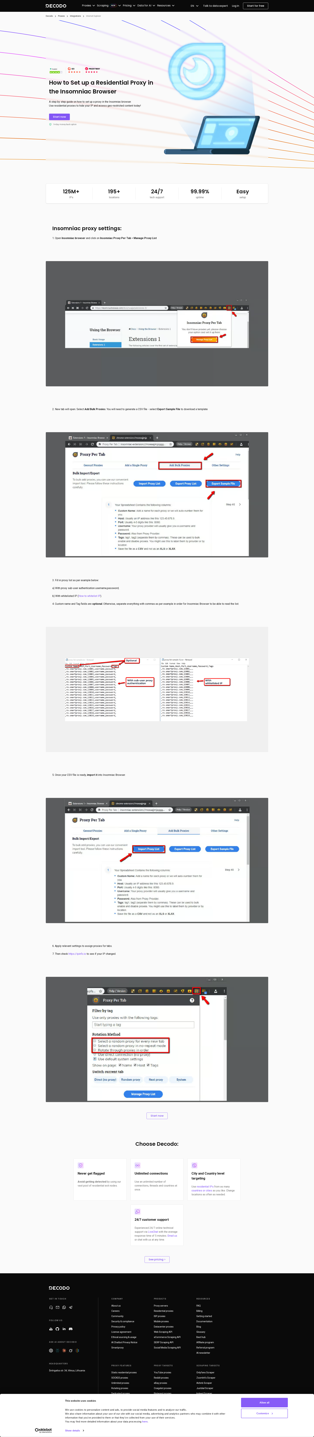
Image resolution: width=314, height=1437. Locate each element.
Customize (262, 1413)
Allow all (265, 1402)
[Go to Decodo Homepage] (56, 6)
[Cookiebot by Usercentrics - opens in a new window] (43, 1430)
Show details (72, 1430)
